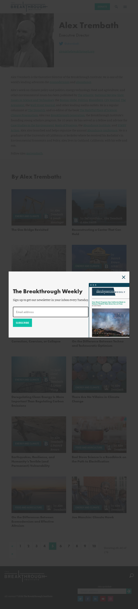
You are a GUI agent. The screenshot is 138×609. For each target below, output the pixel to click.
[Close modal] (123, 277)
